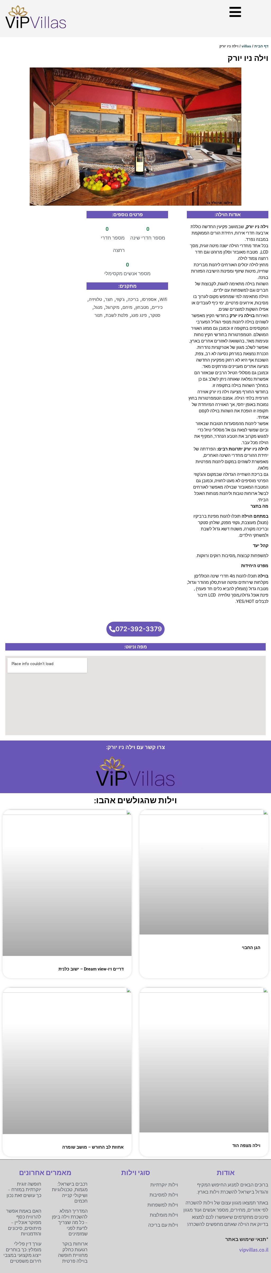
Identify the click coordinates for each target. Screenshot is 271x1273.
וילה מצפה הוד (246, 1145)
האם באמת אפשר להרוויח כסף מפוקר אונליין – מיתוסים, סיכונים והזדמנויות (23, 1222)
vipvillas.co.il (253, 1249)
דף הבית (261, 46)
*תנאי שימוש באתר (246, 1239)
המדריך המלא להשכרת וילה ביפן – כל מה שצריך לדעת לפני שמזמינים (70, 1222)
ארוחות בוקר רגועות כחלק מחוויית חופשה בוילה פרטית (73, 1252)
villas (246, 46)
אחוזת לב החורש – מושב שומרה (93, 1147)
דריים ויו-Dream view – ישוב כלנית (91, 969)
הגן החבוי (251, 947)
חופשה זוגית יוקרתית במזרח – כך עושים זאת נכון (24, 1189)
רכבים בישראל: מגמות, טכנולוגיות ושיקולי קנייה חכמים (70, 1192)
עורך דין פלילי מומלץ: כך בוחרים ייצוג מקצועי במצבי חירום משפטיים (22, 1252)
